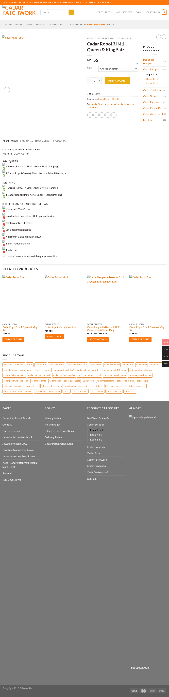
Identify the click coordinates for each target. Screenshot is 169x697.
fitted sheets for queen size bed (17, 391)
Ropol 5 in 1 (152, 83)
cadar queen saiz (126, 104)
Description (10, 141)
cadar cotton (95, 364)
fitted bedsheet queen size (77, 386)
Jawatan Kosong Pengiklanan (18, 456)
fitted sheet (97, 386)
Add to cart (117, 80)
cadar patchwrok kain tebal (15, 380)
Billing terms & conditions (59, 430)
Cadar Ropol (93, 107)
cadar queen (55, 380)
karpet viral (129, 391)
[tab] (10, 141)
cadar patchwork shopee (140, 375)
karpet (67, 391)
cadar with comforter (13, 386)
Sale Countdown (11, 479)
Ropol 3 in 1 (125, 38)
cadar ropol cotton (105, 380)
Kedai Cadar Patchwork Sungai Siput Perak (19, 465)
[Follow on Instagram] (159, 2)
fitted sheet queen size (135, 386)
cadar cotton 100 (112, 364)
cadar (30, 364)
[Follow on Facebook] (155, 2)
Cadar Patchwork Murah (16, 418)
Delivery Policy (53, 437)
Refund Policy (52, 424)
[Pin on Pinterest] (108, 115)
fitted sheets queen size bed (48, 391)
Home (90, 38)
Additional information (35, 141)
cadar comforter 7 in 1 (77, 364)
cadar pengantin (38, 380)
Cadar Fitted (57, 25)
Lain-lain (110, 25)
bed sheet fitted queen (13, 364)
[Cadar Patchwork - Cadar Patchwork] (18, 12)
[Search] (77, 12)
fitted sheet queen (113, 386)
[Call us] (165, 2)
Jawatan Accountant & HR (17, 437)
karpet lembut (97, 391)
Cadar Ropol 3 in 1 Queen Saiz (60, 327)
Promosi (7, 473)
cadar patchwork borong (140, 370)
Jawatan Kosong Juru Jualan (18, 449)
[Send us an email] (162, 2)
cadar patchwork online (64, 375)
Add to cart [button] (54, 336)
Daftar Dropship (11, 430)
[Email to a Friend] (102, 115)
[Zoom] (7, 90)
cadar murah (26, 370)
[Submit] (71, 12)
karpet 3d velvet (80, 391)
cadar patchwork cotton (14, 375)
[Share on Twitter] (96, 115)
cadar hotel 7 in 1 (157, 364)
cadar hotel (141, 364)
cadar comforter (56, 364)
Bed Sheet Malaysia (148, 61)
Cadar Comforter (36, 25)
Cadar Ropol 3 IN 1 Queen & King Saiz (19, 329)
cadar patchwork (43, 370)
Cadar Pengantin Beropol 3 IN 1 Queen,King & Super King (103, 329)
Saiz (89, 68)
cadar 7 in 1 (40, 364)
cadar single (142, 380)
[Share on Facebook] (90, 115)
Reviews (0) (59, 141)
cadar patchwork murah (39, 375)
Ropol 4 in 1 (152, 79)
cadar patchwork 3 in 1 (64, 370)
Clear (135, 63)
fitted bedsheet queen (51, 386)
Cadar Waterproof (153, 114)
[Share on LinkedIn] (114, 115)
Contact (7, 424)
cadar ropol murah (125, 380)
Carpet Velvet (32, 386)
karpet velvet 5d (113, 391)
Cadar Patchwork (13, 25)
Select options (13, 339)
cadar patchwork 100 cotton (113, 370)
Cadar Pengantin (77, 24)
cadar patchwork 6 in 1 (87, 370)
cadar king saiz (111, 104)
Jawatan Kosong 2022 (15, 443)
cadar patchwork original (89, 375)
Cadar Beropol (95, 24)
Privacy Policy (53, 418)
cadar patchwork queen (115, 375)
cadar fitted (97, 104)
